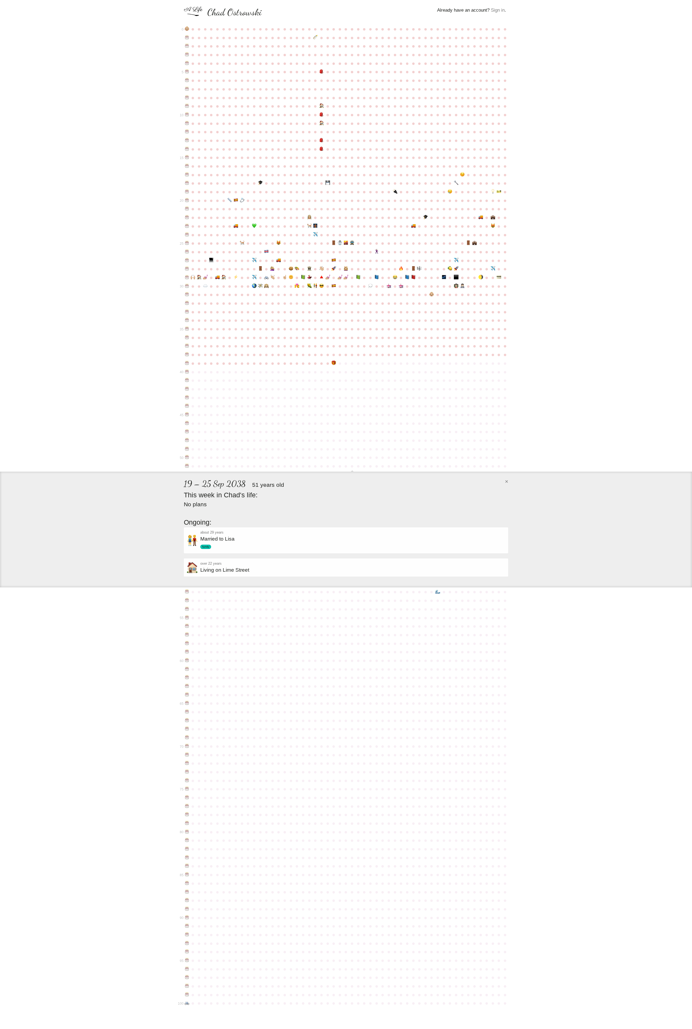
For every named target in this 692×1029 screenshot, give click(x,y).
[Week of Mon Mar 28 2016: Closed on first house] (199, 277)
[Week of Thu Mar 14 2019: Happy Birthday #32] (187, 303)
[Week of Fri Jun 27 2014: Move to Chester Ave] (279, 260)
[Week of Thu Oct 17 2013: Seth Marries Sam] (377, 251)
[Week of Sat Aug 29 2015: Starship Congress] (334, 268)
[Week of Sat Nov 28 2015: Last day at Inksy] (413, 268)
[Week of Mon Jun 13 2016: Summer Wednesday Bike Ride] (266, 277)
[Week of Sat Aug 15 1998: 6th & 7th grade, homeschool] (321, 123)
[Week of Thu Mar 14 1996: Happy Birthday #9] (187, 106)
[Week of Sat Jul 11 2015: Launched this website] (291, 268)
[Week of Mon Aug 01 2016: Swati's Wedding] (309, 277)
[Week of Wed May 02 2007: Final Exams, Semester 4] (230, 200)
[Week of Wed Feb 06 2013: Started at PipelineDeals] (474, 243)
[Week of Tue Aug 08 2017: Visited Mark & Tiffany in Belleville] (315, 286)
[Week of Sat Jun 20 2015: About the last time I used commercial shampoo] (273, 268)
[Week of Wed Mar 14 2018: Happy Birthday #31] (187, 294)
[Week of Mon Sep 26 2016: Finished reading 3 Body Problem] (358, 277)
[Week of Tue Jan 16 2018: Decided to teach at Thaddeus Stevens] (456, 286)
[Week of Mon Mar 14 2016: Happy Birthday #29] (187, 277)
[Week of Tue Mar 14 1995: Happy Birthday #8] (187, 97)
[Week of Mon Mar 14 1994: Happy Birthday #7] (187, 89)
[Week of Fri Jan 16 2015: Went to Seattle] (456, 260)
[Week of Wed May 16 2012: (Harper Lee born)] (242, 243)
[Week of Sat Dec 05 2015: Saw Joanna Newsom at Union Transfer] (419, 268)
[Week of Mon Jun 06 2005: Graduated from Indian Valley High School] (260, 183)
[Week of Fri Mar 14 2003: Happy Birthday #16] (187, 166)
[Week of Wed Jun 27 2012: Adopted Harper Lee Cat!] (279, 243)
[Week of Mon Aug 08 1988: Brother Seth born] (315, 37)
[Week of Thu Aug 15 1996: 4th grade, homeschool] (321, 106)
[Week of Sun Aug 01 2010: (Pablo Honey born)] (309, 226)
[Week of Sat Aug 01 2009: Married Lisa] (309, 217)
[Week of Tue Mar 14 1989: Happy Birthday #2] (187, 46)
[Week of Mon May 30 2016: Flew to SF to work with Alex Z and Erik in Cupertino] (254, 277)
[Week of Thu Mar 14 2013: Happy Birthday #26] (187, 251)
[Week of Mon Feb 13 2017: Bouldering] (481, 277)
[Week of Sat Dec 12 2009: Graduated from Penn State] (425, 217)
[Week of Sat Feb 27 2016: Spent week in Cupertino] (493, 268)
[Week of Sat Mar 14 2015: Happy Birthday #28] (187, 268)
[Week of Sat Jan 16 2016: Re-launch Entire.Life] (456, 268)
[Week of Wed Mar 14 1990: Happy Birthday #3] (187, 54)
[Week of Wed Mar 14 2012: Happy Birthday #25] (187, 243)
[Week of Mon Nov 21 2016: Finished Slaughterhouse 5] (407, 277)
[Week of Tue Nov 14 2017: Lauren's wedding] (401, 286)
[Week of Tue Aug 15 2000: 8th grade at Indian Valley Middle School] (321, 140)
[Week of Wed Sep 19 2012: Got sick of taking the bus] (352, 243)
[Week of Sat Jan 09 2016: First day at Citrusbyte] (450, 268)
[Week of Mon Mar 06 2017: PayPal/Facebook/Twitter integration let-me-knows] (499, 277)
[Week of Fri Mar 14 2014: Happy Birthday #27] (187, 260)
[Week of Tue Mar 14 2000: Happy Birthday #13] (187, 140)
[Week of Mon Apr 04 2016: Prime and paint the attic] (205, 277)
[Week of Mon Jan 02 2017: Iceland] (444, 277)
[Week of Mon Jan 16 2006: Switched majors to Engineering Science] (456, 183)
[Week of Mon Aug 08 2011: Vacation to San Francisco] (315, 234)
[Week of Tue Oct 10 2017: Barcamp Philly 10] (370, 286)
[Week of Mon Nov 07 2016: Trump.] (395, 277)
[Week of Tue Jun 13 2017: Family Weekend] (266, 286)
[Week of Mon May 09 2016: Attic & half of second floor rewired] (236, 277)
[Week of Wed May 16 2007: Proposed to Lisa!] (242, 200)
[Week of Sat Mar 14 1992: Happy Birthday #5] (187, 71)
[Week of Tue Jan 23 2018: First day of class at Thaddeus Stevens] (462, 286)
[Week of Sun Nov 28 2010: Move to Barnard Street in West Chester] (413, 226)
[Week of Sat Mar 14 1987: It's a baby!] (187, 29)
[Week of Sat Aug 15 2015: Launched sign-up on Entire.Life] (321, 268)
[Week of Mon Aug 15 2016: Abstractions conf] (321, 277)
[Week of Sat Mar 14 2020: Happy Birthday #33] (187, 311)
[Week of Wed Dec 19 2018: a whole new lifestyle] (432, 294)
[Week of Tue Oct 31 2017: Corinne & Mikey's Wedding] (389, 286)
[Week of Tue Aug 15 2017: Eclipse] (321, 286)
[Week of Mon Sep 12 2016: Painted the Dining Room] (346, 277)
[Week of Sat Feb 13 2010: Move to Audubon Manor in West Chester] (481, 217)
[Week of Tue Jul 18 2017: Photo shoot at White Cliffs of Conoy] (297, 286)
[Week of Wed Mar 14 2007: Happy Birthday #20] (187, 200)
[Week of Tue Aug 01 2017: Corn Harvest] (309, 286)
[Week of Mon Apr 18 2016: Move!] (217, 277)
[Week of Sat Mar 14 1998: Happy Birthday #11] (187, 123)
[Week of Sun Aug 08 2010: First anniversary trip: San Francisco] (315, 226)
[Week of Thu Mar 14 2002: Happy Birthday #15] (187, 157)
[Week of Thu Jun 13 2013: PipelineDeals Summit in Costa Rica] (266, 251)
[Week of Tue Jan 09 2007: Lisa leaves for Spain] (450, 191)
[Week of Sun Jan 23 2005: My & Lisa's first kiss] (462, 174)
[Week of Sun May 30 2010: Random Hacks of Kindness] (254, 226)
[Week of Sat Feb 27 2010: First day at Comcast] (493, 217)
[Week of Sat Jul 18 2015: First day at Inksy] (297, 268)
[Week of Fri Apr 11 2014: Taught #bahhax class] (211, 260)
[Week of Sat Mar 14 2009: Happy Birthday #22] (187, 217)
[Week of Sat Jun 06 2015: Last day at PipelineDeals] (260, 268)
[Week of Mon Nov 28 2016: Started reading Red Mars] (413, 277)
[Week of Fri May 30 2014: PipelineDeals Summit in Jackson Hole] (254, 260)
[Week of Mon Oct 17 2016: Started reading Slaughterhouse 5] (377, 277)
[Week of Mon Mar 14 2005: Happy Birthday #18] (187, 183)
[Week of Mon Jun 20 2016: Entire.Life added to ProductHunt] (273, 277)
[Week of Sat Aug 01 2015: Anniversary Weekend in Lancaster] (309, 268)
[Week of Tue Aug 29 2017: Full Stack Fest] (334, 286)
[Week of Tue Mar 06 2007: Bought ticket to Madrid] (499, 191)
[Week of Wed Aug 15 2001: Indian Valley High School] (321, 149)
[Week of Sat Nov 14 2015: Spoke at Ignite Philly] (401, 268)
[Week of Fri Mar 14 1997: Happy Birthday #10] (187, 114)
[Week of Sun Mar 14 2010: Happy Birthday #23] (187, 226)
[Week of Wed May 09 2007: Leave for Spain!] (236, 200)
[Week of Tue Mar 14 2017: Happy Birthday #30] (187, 286)
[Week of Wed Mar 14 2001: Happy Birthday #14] (187, 149)
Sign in (498, 10)
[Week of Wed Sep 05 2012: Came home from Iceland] (340, 243)
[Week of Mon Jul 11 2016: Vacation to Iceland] (291, 277)
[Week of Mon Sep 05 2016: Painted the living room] (340, 277)
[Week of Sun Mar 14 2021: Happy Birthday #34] (187, 320)
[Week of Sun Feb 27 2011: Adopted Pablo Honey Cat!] (493, 226)
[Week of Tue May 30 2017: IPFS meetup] (254, 286)
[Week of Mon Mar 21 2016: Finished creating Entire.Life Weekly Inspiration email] (193, 277)
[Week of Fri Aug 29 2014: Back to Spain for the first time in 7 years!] (334, 260)
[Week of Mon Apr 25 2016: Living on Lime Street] (224, 277)
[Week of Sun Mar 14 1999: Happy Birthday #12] (187, 131)
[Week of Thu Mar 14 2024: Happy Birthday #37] (187, 346)
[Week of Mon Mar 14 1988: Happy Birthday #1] (187, 37)
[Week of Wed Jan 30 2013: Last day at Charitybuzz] (468, 243)
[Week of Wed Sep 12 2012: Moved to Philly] (346, 243)
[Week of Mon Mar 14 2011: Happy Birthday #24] (187, 234)
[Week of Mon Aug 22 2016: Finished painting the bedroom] (328, 277)
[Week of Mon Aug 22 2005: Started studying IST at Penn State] (328, 183)
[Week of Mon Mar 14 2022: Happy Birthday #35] (187, 329)
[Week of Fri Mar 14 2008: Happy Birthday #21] (187, 208)
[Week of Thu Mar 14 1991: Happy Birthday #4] (187, 63)
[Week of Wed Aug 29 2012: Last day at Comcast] (334, 243)
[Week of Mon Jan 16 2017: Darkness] (456, 277)
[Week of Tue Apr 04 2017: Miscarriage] (205, 286)
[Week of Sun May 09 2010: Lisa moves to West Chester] (236, 226)
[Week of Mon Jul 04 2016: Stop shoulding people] (285, 277)
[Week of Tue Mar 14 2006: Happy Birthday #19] (187, 191)
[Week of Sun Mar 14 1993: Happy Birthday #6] (187, 80)
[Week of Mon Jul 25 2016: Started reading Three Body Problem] (303, 277)
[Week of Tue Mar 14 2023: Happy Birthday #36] (187, 337)
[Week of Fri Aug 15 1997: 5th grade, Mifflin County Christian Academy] (321, 114)
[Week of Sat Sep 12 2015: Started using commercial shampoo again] (346, 268)
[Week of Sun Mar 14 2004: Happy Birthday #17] (187, 174)
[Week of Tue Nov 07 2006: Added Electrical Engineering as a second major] (395, 191)
